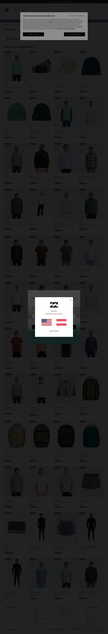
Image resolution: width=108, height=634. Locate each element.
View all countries (54, 331)
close (70, 300)
